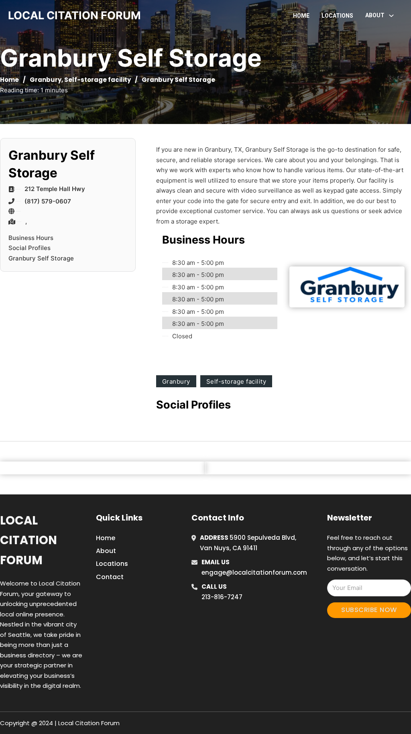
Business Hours (30, 238)
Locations (337, 15)
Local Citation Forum (28, 540)
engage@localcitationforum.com (254, 572)
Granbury (45, 79)
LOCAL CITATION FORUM (74, 15)
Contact (110, 577)
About (106, 550)
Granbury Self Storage (41, 258)
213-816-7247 (221, 597)
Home (301, 15)
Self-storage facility (97, 79)
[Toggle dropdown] (391, 15)
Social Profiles (29, 248)
